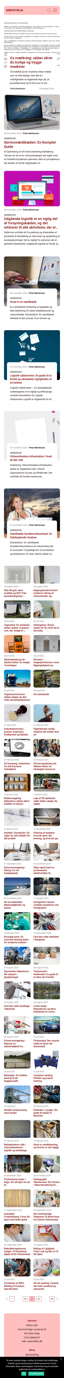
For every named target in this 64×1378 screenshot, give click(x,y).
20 (25, 1299)
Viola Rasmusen (17, 88)
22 (39, 1299)
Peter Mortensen (31, 133)
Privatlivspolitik (36, 1374)
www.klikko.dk (34, 1341)
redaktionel (10, 138)
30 (52, 1299)
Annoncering (32, 1354)
